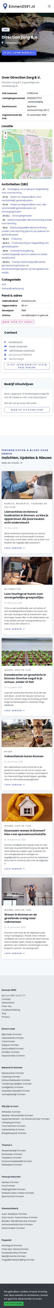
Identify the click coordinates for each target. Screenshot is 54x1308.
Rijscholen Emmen (11, 1034)
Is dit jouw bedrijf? (19, 52)
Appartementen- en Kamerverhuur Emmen (26, 1118)
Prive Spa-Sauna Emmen (15, 1249)
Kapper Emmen (10, 1045)
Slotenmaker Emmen (13, 1228)
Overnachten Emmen (13, 1126)
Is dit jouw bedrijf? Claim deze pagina (27, 366)
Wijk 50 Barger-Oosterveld (21, 350)
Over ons (6, 1006)
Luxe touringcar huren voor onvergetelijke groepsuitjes (23, 595)
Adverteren (8, 1002)
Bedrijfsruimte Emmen (14, 1256)
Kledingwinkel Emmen (13, 1189)
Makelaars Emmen (12, 1164)
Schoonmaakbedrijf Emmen (17, 1161)
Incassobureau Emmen (14, 1252)
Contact (6, 999)
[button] (27, 154)
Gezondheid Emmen (13, 1048)
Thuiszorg (16, 238)
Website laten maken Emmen (18, 1193)
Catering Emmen (11, 1076)
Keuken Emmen (10, 1182)
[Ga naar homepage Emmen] (18, 6)
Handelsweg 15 (12, 42)
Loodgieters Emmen (12, 1087)
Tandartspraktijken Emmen (17, 1083)
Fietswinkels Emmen (13, 1038)
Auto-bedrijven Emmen (14, 1214)
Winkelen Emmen (11, 1111)
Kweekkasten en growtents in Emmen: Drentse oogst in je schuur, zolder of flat (25, 678)
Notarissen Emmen (12, 1154)
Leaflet (34, 178)
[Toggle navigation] (49, 6)
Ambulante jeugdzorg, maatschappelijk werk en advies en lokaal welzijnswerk (24, 254)
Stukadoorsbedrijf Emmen (16, 1090)
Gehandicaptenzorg (13, 288)
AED (5, 29)
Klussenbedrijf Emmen (14, 1150)
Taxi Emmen (8, 1041)
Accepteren (13, 1303)
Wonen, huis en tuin (17, 670)
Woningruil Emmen (12, 1245)
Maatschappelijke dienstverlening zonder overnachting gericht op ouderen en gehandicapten (25, 231)
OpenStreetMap (46, 178)
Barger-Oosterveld (18, 346)
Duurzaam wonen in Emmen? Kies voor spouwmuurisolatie (25, 832)
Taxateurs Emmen (12, 1157)
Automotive (12, 589)
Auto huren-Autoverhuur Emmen (20, 1217)
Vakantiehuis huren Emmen (23, 756)
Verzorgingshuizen (22, 215)
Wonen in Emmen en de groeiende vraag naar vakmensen (20, 918)
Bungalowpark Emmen (14, 1133)
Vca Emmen (8, 1185)
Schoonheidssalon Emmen (16, 1080)
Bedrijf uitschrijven (27, 410)
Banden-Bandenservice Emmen (19, 1221)
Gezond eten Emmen (13, 1055)
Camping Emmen (11, 1122)
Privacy (6, 1017)
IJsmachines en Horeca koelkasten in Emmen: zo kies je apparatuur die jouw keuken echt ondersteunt (26, 517)
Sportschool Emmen (13, 1196)
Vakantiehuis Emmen (13, 1129)
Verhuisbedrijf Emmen (14, 1094)
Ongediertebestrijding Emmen (18, 1259)
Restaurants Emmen (13, 1073)
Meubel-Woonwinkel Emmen (17, 1115)
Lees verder (13, 548)
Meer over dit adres (18, 322)
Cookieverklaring (11, 1009)
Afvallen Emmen (11, 1052)
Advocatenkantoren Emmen (17, 1224)
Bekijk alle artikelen (11, 463)
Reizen (8, 751)
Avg (4, 1013)
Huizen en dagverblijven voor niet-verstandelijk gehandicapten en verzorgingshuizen (24, 208)
